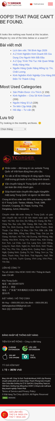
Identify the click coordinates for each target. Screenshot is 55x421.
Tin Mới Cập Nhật (22, 106)
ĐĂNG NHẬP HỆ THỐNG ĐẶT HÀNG (20, 335)
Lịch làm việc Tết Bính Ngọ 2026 (30, 50)
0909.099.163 (17, 302)
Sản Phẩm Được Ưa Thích (27, 92)
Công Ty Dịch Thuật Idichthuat (24, 378)
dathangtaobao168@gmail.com (16, 306)
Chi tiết (10, 275)
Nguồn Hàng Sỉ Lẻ (22, 102)
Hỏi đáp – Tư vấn (22, 110)
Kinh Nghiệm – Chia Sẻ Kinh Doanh (31, 95)
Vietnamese (38, 4)
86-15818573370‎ (16, 284)
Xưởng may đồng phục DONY (21, 386)
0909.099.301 (41, 302)
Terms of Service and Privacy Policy (19, 391)
